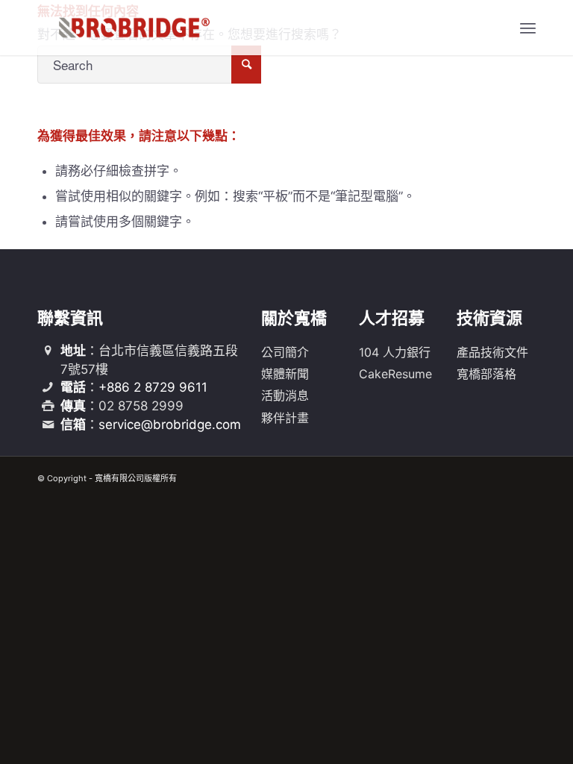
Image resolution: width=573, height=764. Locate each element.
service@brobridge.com (169, 424)
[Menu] (528, 27)
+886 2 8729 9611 (152, 387)
